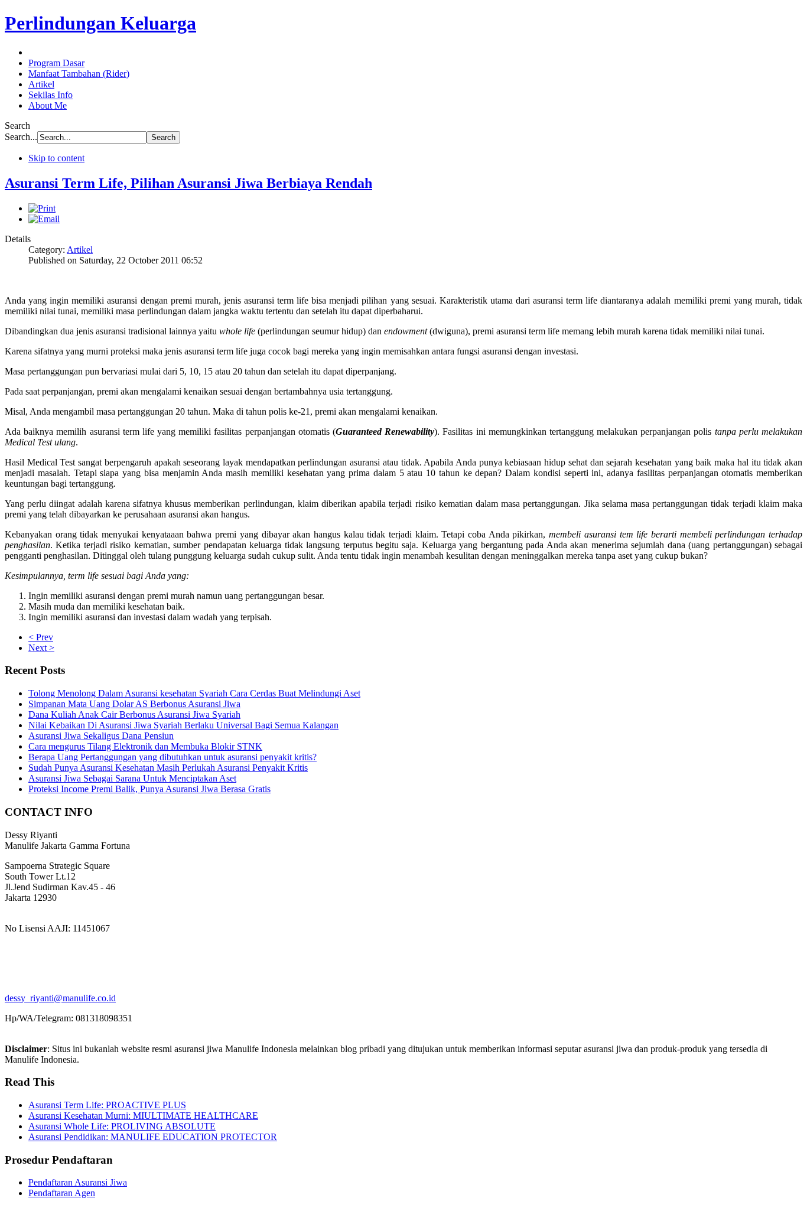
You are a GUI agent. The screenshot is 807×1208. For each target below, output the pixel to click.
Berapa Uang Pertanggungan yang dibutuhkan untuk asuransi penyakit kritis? (172, 757)
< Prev (40, 637)
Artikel (80, 250)
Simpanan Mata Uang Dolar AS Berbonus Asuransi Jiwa (134, 704)
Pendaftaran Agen (61, 1193)
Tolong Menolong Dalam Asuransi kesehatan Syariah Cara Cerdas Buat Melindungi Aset (194, 693)
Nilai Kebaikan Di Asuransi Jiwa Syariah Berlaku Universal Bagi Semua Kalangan (183, 725)
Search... (21, 137)
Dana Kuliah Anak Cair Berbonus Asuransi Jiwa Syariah (134, 714)
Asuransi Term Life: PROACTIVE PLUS (107, 1105)
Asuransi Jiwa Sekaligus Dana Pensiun (101, 736)
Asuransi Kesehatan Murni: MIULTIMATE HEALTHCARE (143, 1116)
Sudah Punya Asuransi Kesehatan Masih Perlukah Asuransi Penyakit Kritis (168, 768)
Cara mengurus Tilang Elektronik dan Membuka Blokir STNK (145, 746)
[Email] (44, 219)
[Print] (42, 208)
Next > (41, 648)
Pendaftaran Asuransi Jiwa (77, 1182)
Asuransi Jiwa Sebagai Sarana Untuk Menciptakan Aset (132, 778)
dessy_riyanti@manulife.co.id (60, 998)
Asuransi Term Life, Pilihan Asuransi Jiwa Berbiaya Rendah (188, 183)
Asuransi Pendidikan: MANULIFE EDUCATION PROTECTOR (152, 1137)
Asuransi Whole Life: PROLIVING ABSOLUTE (122, 1126)
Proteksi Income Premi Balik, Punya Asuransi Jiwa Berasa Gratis (149, 789)
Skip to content (56, 158)
